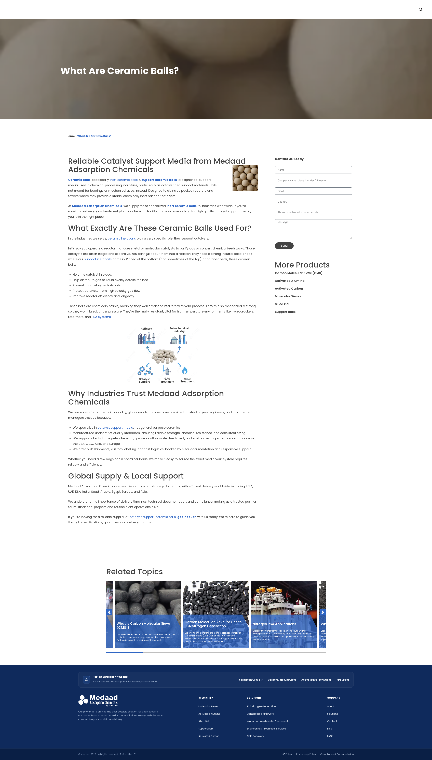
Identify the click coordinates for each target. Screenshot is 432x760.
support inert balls (98, 259)
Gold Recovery (255, 736)
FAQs (330, 736)
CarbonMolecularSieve (282, 679)
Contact (335, 9)
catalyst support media (115, 427)
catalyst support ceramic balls (152, 517)
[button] (109, 612)
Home (70, 136)
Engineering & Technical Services (266, 728)
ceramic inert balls (122, 238)
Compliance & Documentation (337, 754)
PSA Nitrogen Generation (261, 706)
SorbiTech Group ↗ (251, 679)
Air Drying (233, 9)
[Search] (420, 9)
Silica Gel (282, 304)
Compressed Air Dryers (260, 714)
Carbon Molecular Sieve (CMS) (299, 273)
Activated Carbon (203, 9)
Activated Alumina (290, 281)
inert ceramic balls (124, 180)
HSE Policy (286, 754)
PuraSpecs (342, 679)
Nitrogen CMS (260, 9)
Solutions (332, 714)
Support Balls (290, 9)
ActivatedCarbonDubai (316, 679)
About (314, 9)
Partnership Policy (306, 754)
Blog (329, 728)
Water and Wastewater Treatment (267, 721)
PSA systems (101, 317)
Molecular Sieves (288, 296)
